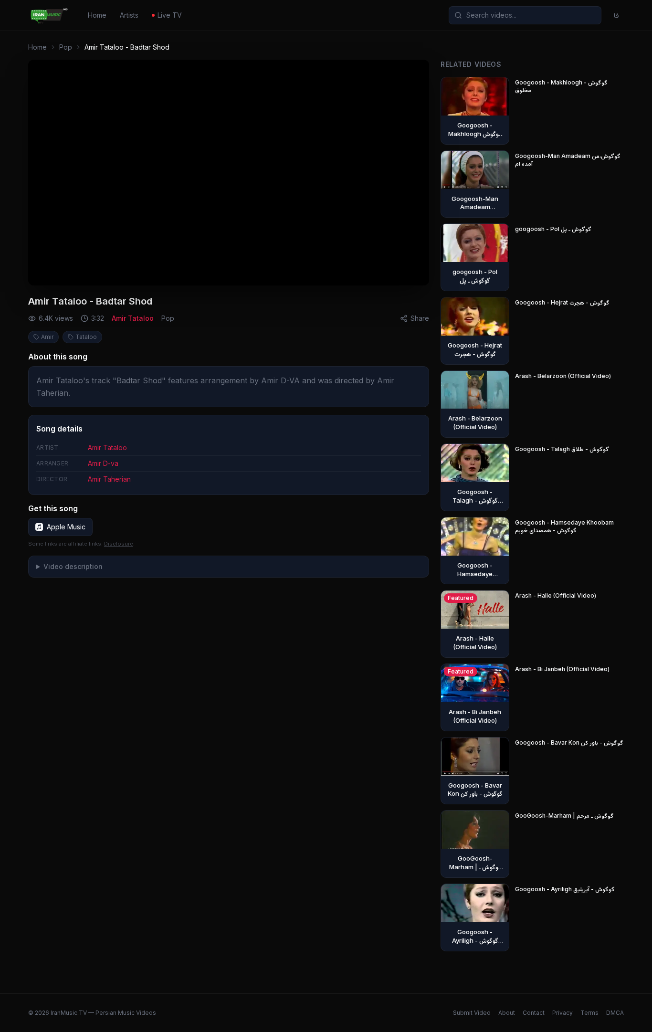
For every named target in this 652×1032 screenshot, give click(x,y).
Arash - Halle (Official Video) (555, 595)
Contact (534, 1012)
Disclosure (118, 543)
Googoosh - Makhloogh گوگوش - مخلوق (561, 86)
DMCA (615, 1012)
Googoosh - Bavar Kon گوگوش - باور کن (569, 742)
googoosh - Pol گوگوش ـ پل (553, 228)
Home (97, 15)
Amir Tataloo (133, 318)
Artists (129, 15)
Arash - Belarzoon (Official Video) (563, 375)
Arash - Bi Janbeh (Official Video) (562, 669)
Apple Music (66, 527)
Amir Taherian (109, 479)
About (506, 1012)
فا (616, 15)
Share (419, 318)
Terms (589, 1012)
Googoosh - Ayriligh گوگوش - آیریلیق (565, 889)
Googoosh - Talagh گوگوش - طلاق (562, 449)
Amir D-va (103, 463)
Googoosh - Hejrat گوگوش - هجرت (562, 302)
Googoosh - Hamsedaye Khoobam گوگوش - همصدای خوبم (564, 526)
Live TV (170, 15)
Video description (73, 566)
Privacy (562, 1012)
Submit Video (472, 1012)
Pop (65, 47)
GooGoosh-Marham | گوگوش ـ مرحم (564, 815)
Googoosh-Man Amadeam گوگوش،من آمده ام (567, 159)
